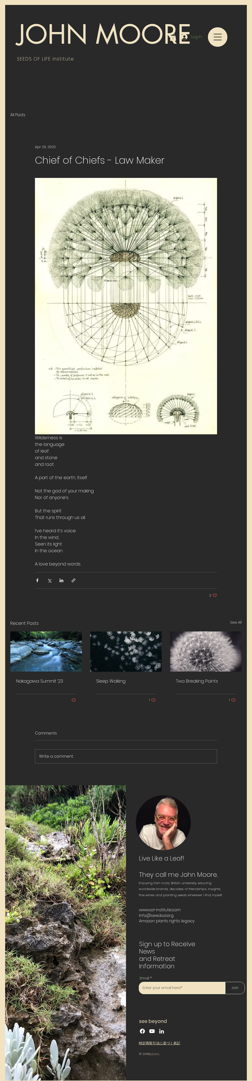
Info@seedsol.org (156, 915)
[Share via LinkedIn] (61, 580)
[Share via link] (73, 580)
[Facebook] (142, 1031)
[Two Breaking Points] (206, 651)
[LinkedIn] (161, 1031)
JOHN (52, 34)
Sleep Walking (111, 681)
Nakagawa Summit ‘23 (39, 681)
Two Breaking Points (197, 681)
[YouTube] (152, 1031)
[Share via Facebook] (37, 580)
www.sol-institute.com (160, 910)
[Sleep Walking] (126, 651)
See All (236, 622)
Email (144, 978)
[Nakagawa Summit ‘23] (46, 651)
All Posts (17, 115)
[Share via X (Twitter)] (49, 580)
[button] (173, 37)
